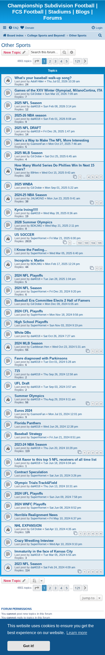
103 (86, 243)
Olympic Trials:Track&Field (36, 483)
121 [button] (77, 61)
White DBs (23, 333)
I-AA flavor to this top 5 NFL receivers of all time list (55, 459)
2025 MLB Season (29, 153)
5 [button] (67, 61)
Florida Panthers (28, 423)
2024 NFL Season (28, 288)
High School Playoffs (31, 322)
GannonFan (38, 143)
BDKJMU (36, 225)
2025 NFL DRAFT (28, 128)
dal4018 (35, 106)
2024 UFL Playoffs (29, 493)
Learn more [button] (77, 633)
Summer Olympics (29, 396)
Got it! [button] (28, 646)
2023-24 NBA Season (31, 444)
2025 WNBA (24, 184)
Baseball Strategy (28, 434)
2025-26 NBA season (30, 115)
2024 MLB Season (29, 343)
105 (99, 243)
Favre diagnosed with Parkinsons (41, 358)
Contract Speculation (31, 472)
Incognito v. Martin (29, 260)
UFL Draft (22, 383)
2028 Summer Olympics (33, 222)
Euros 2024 (23, 411)
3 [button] (55, 61)
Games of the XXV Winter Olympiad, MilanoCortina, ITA (58, 90)
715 (17, 371)
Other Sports (16, 45)
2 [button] (50, 61)
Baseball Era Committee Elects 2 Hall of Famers (52, 300)
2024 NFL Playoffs (29, 275)
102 (80, 243)
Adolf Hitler (37, 81)
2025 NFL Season (28, 103)
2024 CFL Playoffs (29, 311)
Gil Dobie (36, 93)
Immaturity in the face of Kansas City (44, 551)
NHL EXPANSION (28, 526)
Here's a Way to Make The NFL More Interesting (52, 140)
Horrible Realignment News (36, 515)
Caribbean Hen (40, 346)
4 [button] (61, 61)
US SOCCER (24, 235)
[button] (37, 61)
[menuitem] (13, 28)
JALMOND (37, 198)
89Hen (35, 172)
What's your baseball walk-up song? (43, 78)
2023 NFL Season (28, 564)
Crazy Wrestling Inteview (34, 541)
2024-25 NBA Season (31, 195)
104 (93, 243)
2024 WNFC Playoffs (30, 504)
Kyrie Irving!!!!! (26, 210)
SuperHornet (38, 238)
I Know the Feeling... (31, 250)
